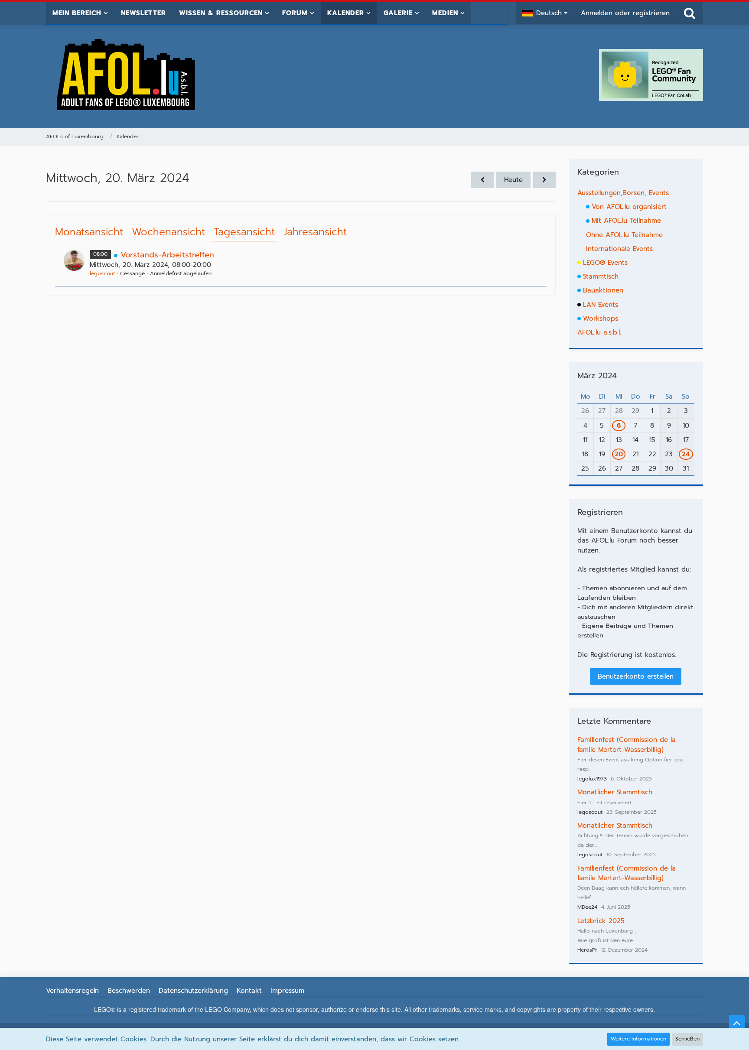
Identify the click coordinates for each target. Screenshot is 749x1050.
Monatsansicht (89, 232)
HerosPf (587, 950)
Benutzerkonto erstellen (636, 676)
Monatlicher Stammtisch (614, 792)
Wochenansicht (168, 232)
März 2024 (597, 376)
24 (686, 454)
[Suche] (689, 13)
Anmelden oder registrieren (625, 13)
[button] (545, 13)
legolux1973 (592, 779)
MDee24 (587, 907)
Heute (513, 180)
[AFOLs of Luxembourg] (126, 75)
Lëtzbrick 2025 (601, 921)
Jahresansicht (315, 232)
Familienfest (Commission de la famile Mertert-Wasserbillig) (626, 744)
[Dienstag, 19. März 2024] (482, 180)
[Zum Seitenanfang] (737, 1022)
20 (619, 454)
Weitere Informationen (638, 1039)
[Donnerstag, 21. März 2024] (544, 180)
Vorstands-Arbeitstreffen (167, 255)
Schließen (687, 1039)
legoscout (102, 273)
